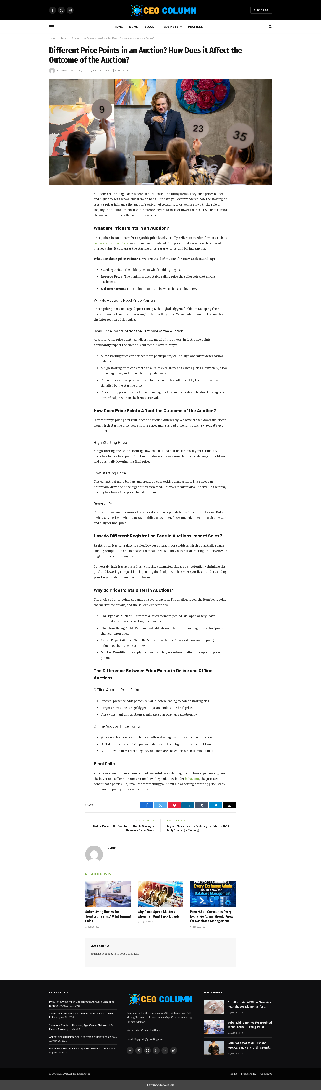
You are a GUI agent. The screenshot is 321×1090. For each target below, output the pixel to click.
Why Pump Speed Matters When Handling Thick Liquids (159, 914)
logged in (110, 953)
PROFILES (195, 26)
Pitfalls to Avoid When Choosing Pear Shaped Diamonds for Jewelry (249, 1004)
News (133, 26)
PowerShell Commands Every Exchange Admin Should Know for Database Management (211, 916)
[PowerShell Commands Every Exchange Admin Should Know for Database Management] (213, 894)
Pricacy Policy (248, 1073)
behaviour (192, 778)
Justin (63, 70)
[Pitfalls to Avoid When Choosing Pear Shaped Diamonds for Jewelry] (214, 1007)
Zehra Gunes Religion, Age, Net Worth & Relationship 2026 (83, 1037)
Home (119, 26)
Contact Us (266, 1073)
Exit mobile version (160, 1085)
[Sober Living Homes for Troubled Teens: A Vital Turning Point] (108, 894)
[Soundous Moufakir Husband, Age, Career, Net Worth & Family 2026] (214, 1048)
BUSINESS (171, 26)
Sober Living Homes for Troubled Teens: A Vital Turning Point (108, 916)
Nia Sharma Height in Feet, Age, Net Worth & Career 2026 (82, 1048)
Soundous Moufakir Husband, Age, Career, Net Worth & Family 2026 (249, 1045)
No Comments (102, 70)
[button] (51, 26)
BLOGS (149, 26)
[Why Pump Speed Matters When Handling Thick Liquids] (160, 894)
